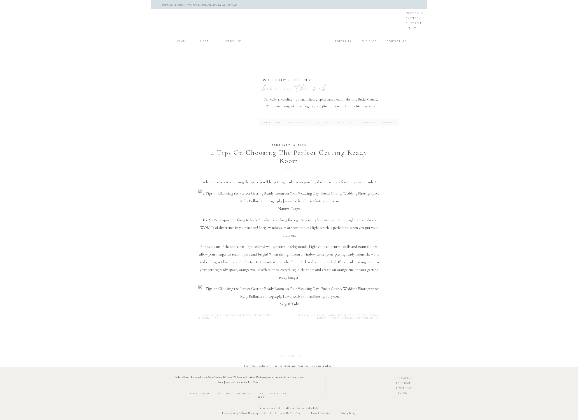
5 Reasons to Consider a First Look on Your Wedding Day (234, 317)
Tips (289, 168)
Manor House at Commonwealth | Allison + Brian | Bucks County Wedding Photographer (340, 317)
